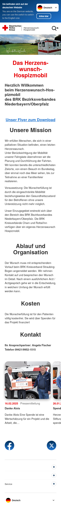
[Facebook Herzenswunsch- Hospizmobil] (9, 445)
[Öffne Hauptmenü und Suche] (55, 28)
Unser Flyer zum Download (30, 119)
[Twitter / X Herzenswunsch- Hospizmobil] (51, 445)
